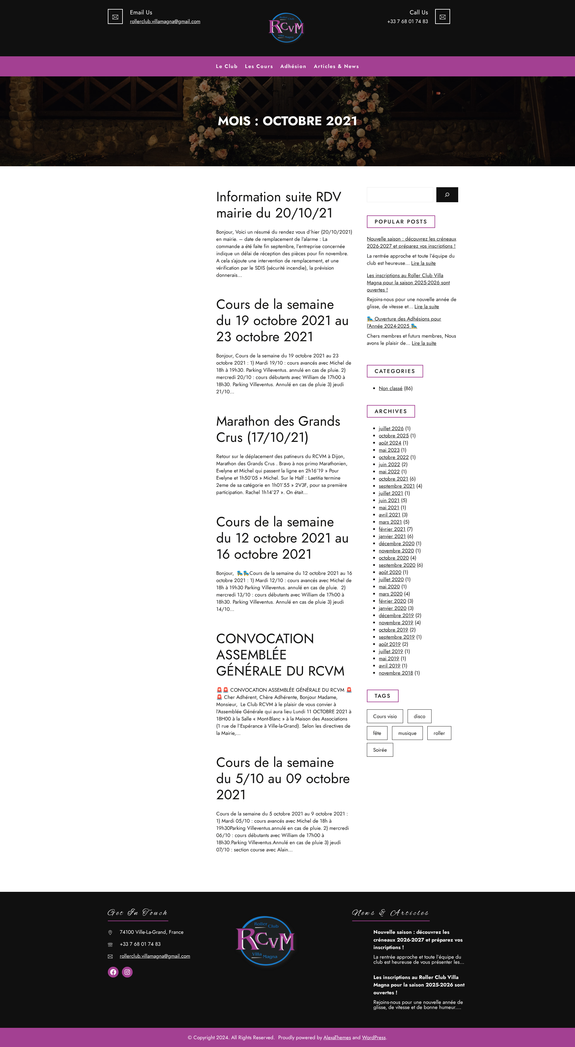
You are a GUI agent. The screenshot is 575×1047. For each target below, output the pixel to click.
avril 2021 (389, 514)
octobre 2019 (393, 629)
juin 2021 (389, 500)
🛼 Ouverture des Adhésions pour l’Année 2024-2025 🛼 (404, 322)
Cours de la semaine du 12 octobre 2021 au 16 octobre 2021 (282, 538)
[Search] (447, 195)
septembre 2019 (397, 636)
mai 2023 (389, 450)
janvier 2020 (392, 608)
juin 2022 (389, 464)
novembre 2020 (396, 550)
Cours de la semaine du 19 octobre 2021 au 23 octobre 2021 (282, 320)
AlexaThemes (337, 1037)
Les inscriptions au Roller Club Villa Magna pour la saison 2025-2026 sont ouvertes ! (408, 282)
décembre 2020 (396, 543)
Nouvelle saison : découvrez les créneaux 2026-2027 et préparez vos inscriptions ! (411, 242)
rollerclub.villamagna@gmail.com (165, 21)
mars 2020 (390, 593)
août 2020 (390, 572)
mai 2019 (389, 658)
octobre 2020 (394, 557)
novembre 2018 (396, 672)
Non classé (390, 388)
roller (439, 733)
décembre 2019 (396, 615)
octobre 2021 (393, 478)
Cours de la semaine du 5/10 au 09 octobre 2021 (283, 778)
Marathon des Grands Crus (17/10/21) (278, 429)
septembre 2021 (397, 485)
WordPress (374, 1037)
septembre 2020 (397, 565)
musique (407, 733)
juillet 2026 (391, 428)
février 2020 (392, 601)
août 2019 (390, 644)
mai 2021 (389, 507)
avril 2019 (389, 665)
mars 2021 (390, 521)
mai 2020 (389, 586)
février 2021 (392, 529)
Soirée (380, 749)
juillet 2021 (391, 493)
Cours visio (385, 716)
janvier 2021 (392, 536)
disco (419, 716)
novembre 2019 (396, 622)
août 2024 (390, 442)
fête (377, 733)
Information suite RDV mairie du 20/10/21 (278, 205)
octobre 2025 (394, 435)
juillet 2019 (391, 651)
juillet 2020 (391, 579)
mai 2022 (389, 471)
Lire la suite (423, 263)
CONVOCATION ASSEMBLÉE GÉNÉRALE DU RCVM (280, 655)
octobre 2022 (394, 457)
